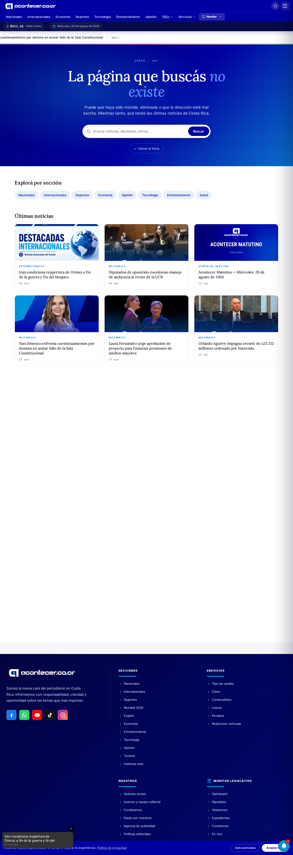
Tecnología (103, 17)
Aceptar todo (275, 847)
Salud (204, 195)
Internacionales (38, 17)
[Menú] (285, 6)
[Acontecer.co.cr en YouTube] (37, 715)
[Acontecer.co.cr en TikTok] (50, 715)
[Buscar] (275, 6)
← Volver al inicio (146, 148)
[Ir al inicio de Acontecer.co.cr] (41, 672)
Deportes (82, 17)
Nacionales (14, 17)
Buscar (198, 131)
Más (165, 16)
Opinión (151, 17)
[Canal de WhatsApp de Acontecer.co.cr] (24, 715)
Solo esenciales (245, 847)
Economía (63, 17)
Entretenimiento (128, 17)
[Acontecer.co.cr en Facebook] (11, 715)
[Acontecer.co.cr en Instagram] (63, 715)
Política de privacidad (112, 847)
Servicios (185, 17)
